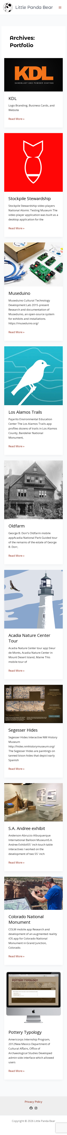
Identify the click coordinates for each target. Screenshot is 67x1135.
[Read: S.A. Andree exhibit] (33, 802)
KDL (12, 98)
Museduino (19, 293)
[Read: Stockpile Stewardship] (33, 162)
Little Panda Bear (34, 7)
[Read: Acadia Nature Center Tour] (33, 599)
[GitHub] (31, 1108)
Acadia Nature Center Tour (29, 638)
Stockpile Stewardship (29, 198)
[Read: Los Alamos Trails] (33, 375)
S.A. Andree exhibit (26, 828)
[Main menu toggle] (60, 7)
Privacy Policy (33, 1101)
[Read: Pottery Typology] (33, 997)
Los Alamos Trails (25, 412)
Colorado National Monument (26, 919)
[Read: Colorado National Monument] (33, 893)
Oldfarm (16, 526)
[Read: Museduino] (33, 264)
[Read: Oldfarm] (33, 489)
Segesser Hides (23, 730)
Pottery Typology (25, 1032)
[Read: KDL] (33, 74)
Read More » (16, 119)
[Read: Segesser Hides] (33, 703)
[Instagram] (35, 1108)
